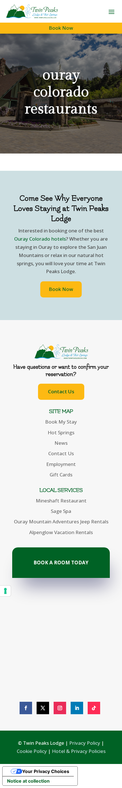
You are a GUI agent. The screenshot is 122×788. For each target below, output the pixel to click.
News (61, 443)
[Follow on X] (43, 708)
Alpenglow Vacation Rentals (61, 532)
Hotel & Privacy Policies (79, 751)
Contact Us (61, 391)
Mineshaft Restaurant (61, 500)
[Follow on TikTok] (94, 708)
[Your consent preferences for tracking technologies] (5, 591)
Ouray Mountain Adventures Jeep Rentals (61, 521)
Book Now (61, 28)
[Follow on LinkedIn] (77, 708)
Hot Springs (61, 432)
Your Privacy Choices (45, 771)
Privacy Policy (84, 743)
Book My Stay (61, 421)
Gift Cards (61, 474)
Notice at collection (28, 781)
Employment (61, 464)
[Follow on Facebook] (26, 708)
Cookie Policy (32, 751)
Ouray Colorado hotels (40, 239)
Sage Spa (61, 511)
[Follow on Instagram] (60, 708)
